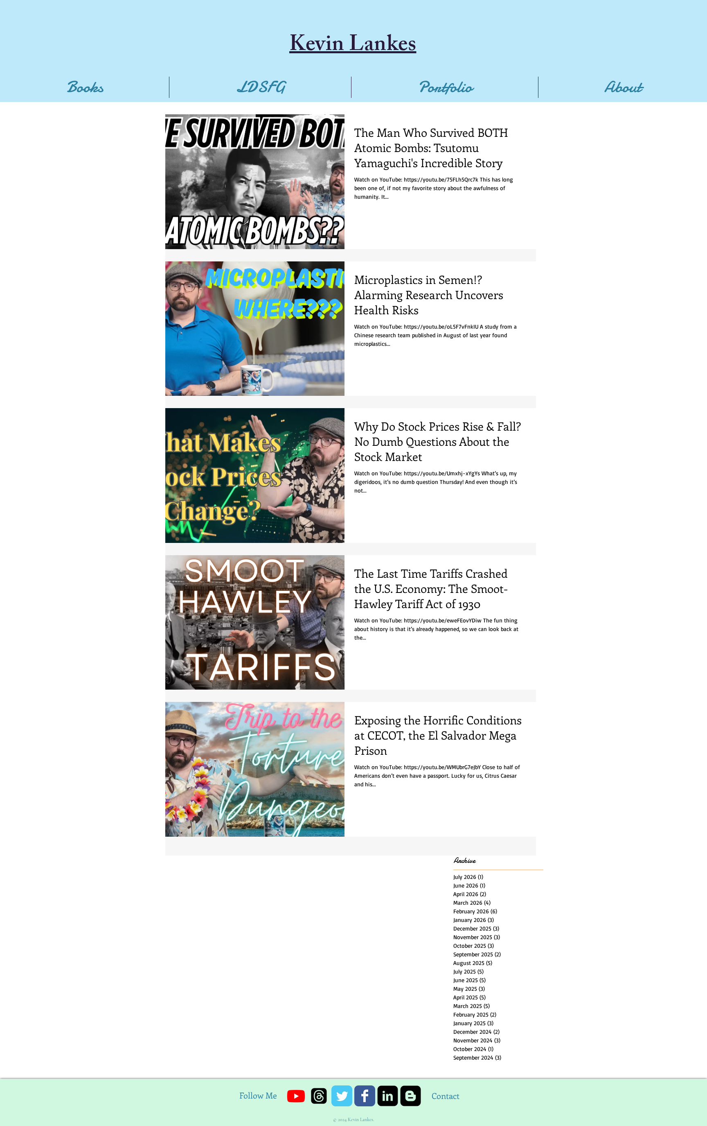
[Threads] (318, 1095)
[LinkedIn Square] (387, 1095)
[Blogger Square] (410, 1095)
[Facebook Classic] (364, 1095)
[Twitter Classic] (341, 1095)
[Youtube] (296, 1095)
